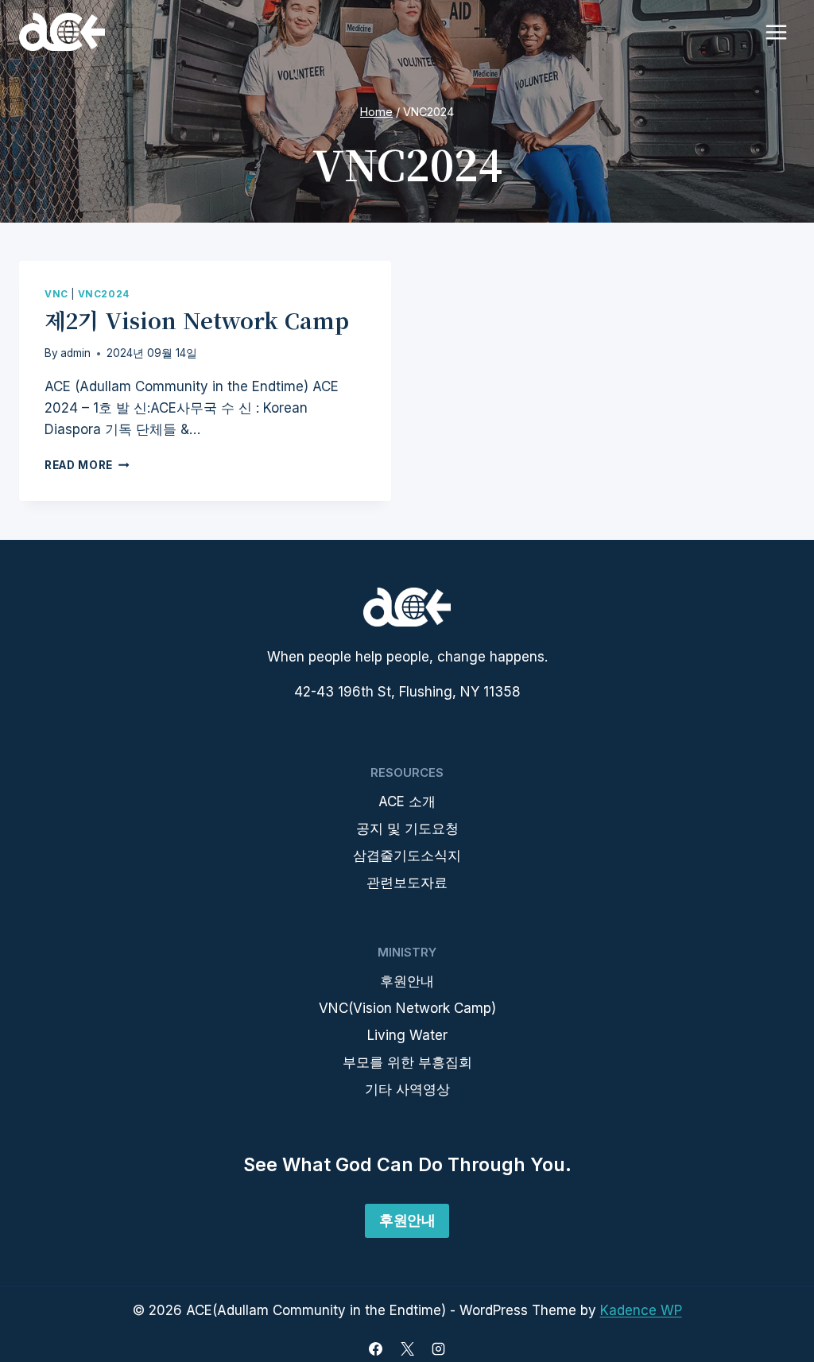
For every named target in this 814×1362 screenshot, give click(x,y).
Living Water (407, 1035)
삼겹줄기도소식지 (407, 855)
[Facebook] (376, 1348)
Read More (87, 465)
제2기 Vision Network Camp (197, 320)
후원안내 (407, 981)
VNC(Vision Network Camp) (407, 1008)
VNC (56, 294)
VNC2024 (104, 294)
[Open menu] (776, 32)
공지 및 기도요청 (407, 828)
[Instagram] (438, 1348)
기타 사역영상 (407, 1089)
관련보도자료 (407, 883)
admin (75, 353)
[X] (407, 1348)
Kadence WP (641, 1310)
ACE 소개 (407, 801)
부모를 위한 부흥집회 (407, 1062)
